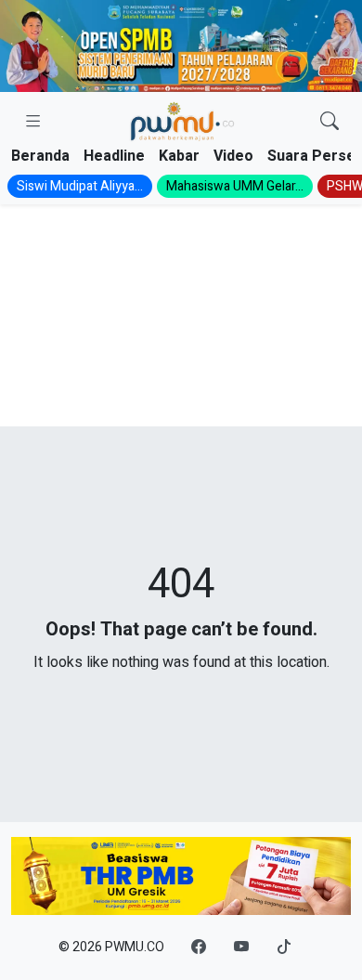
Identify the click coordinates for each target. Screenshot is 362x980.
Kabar (179, 156)
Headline (114, 156)
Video (233, 156)
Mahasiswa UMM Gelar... (235, 186)
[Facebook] (198, 947)
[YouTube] (241, 947)
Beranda (40, 156)
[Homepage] (182, 122)
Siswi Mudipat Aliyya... (80, 186)
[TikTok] (284, 947)
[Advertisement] (181, 315)
